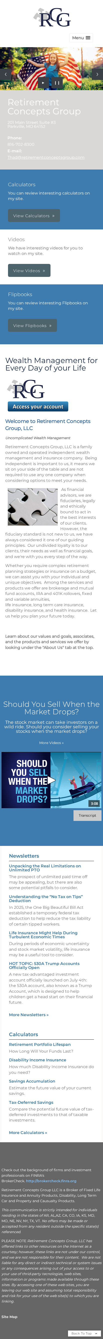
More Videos (51, 743)
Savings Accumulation (32, 1081)
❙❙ (57, 82)
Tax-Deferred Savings (31, 1102)
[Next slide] (97, 74)
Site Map (10, 1317)
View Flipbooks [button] (30, 325)
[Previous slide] (5, 74)
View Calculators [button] (31, 215)
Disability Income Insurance (37, 1060)
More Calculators (28, 1132)
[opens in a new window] (38, 411)
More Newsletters (29, 1014)
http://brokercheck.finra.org (51, 1181)
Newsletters (24, 856)
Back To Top (82, 1333)
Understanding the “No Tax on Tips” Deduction (46, 898)
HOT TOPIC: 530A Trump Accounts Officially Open (44, 965)
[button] (81, 37)
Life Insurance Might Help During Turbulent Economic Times (43, 935)
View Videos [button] (26, 270)
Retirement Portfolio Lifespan (40, 1044)
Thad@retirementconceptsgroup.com (46, 157)
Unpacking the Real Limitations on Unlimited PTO (45, 868)
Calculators (23, 1034)
